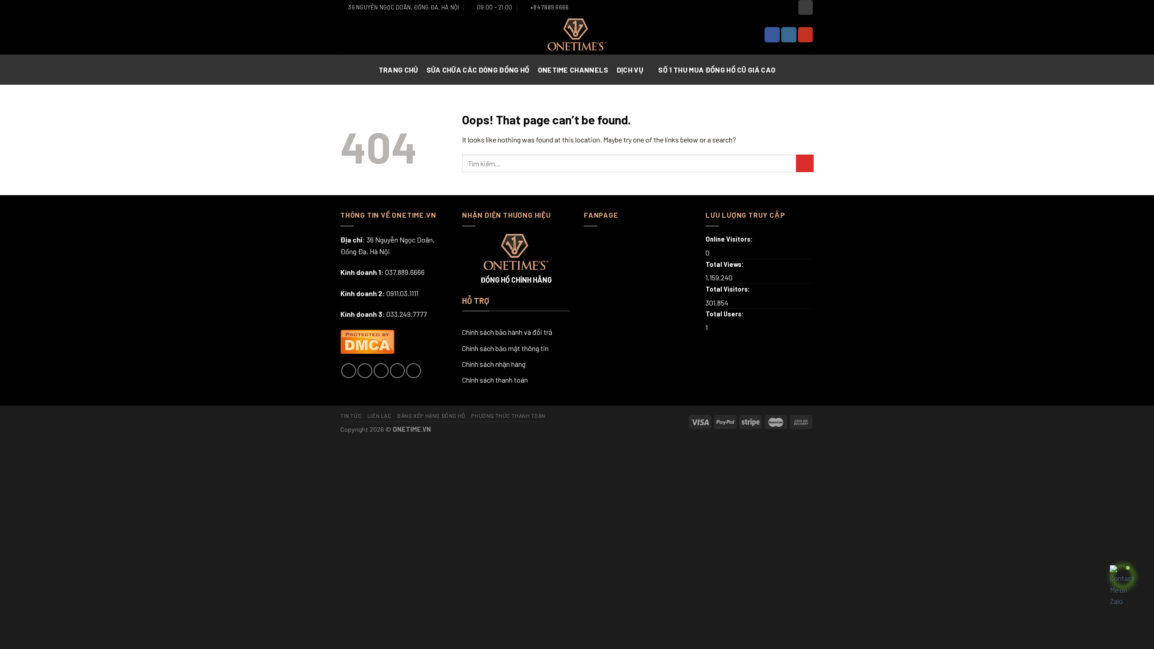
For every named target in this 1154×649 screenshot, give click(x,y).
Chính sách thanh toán (495, 379)
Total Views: (725, 264)
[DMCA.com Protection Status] (367, 340)
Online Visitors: (729, 239)
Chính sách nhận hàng (494, 364)
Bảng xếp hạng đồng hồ (431, 415)
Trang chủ (398, 69)
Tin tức (351, 415)
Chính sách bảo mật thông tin (505, 348)
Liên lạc (379, 415)
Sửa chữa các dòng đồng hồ (478, 69)
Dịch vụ (630, 69)
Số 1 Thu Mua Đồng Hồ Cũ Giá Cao (716, 69)
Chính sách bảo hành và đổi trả (507, 332)
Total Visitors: (728, 289)
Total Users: (725, 314)
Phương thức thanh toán (508, 415)
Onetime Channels (573, 69)
